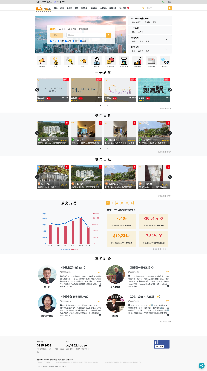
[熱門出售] (166, 39)
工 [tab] (117, 203)
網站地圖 (61, 359)
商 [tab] (112, 203)
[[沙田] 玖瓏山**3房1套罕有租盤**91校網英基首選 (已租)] (53, 177)
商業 (62, 40)
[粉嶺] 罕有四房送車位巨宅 (83, 143)
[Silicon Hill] (120, 90)
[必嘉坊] (53, 90)
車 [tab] (127, 203)
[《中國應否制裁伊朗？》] (47, 275)
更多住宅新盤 (165, 108)
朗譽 (141, 98)
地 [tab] (131, 203)
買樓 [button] (56, 35)
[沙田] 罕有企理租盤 (147, 187)
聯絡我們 (53, 359)
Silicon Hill (110, 98)
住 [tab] (108, 203)
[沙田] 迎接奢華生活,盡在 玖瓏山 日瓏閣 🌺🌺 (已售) (161, 143)
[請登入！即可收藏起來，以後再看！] (38, 80)
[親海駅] (86, 90)
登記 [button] (169, 2)
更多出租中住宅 (164, 196)
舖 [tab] (122, 203)
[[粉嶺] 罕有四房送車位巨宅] (86, 133)
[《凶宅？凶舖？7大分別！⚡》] (115, 304)
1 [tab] (100, 105)
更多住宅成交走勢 (160, 249)
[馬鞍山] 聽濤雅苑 (112, 143)
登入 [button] (163, 2)
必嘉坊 (40, 98)
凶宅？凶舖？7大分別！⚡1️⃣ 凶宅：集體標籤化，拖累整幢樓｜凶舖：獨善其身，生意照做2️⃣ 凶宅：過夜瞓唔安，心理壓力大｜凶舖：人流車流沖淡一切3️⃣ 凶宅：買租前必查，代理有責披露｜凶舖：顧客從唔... (148, 309)
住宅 (54, 40)
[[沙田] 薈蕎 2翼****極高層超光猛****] (120, 177)
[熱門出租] (166, 49)
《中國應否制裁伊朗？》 (73, 267)
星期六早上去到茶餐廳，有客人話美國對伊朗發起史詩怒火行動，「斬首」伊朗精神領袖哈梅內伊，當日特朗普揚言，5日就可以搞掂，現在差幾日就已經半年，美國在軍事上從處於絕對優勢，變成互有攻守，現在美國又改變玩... (80, 281)
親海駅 (74, 98)
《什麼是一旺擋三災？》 (141, 267)
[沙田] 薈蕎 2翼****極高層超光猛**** (120, 187)
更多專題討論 (165, 321)
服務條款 (69, 359)
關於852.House (43, 359)
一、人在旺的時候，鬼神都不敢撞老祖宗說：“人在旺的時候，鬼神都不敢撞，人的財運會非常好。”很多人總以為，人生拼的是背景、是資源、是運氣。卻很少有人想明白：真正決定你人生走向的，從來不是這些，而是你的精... (148, 281)
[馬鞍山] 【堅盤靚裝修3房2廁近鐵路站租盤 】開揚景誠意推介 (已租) (100, 187)
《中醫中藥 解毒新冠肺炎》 (75, 296)
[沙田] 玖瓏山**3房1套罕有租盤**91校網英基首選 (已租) (61, 187)
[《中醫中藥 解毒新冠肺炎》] (47, 304)
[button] (56, 8)
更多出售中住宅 (164, 151)
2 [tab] (104, 105)
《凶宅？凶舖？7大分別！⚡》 (144, 296)
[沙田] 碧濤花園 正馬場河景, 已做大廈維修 (55, 143)
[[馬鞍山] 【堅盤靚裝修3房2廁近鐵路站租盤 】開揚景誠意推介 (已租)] (86, 177)
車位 (84, 40)
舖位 (77, 40)
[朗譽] (154, 90)
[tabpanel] (53, 90)
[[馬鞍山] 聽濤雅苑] (120, 133)
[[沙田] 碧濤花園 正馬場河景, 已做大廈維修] (53, 133)
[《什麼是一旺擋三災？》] (115, 275)
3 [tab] (107, 105)
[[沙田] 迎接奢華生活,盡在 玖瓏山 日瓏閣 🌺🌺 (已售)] (154, 133)
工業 (69, 40)
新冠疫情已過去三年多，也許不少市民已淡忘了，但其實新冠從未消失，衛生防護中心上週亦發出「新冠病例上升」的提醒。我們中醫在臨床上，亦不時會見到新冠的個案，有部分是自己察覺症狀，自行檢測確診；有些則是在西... (80, 310)
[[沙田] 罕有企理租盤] (154, 177)
